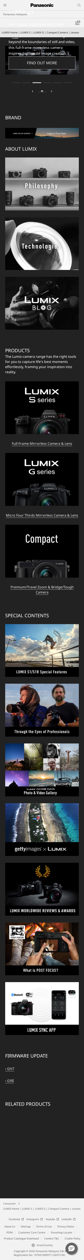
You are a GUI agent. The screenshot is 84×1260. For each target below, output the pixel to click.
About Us (9, 1203)
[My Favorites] (77, 23)
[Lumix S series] (42, 360)
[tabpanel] (42, 48)
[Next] (51, 68)
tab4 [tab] (47, 59)
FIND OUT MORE (42, 39)
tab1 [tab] (16, 59)
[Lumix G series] (42, 432)
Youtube (50, 1195)
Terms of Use (44, 1203)
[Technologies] (42, 196)
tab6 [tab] (68, 59)
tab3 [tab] (37, 59)
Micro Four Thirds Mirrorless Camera (36, 491)
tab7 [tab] (42, 68)
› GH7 (9, 1045)
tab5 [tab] (57, 59)
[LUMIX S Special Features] (42, 603)
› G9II (9, 1057)
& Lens (72, 491)
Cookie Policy (72, 1215)
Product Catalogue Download (21, 1215)
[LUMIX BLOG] (42, 255)
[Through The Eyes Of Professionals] (42, 662)
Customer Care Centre (31, 1209)
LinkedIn (67, 1195)
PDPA (9, 1209)
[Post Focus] (42, 901)
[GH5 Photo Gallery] (42, 722)
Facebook (14, 1195)
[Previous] (32, 68)
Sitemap (26, 1203)
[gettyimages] (42, 782)
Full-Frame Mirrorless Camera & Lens (42, 420)
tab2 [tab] (26, 59)
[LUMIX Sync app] (42, 961)
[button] (71, 1249)
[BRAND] (42, 107)
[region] (42, 1093)
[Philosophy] (42, 136)
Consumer (9, 1180)
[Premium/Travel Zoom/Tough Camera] (42, 503)
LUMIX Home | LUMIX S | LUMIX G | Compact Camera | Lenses (42, 1185)
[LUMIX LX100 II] (42, 48)
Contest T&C (51, 1215)
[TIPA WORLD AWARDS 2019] (42, 841)
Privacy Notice (65, 1203)
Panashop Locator (61, 1209)
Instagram (32, 1195)
